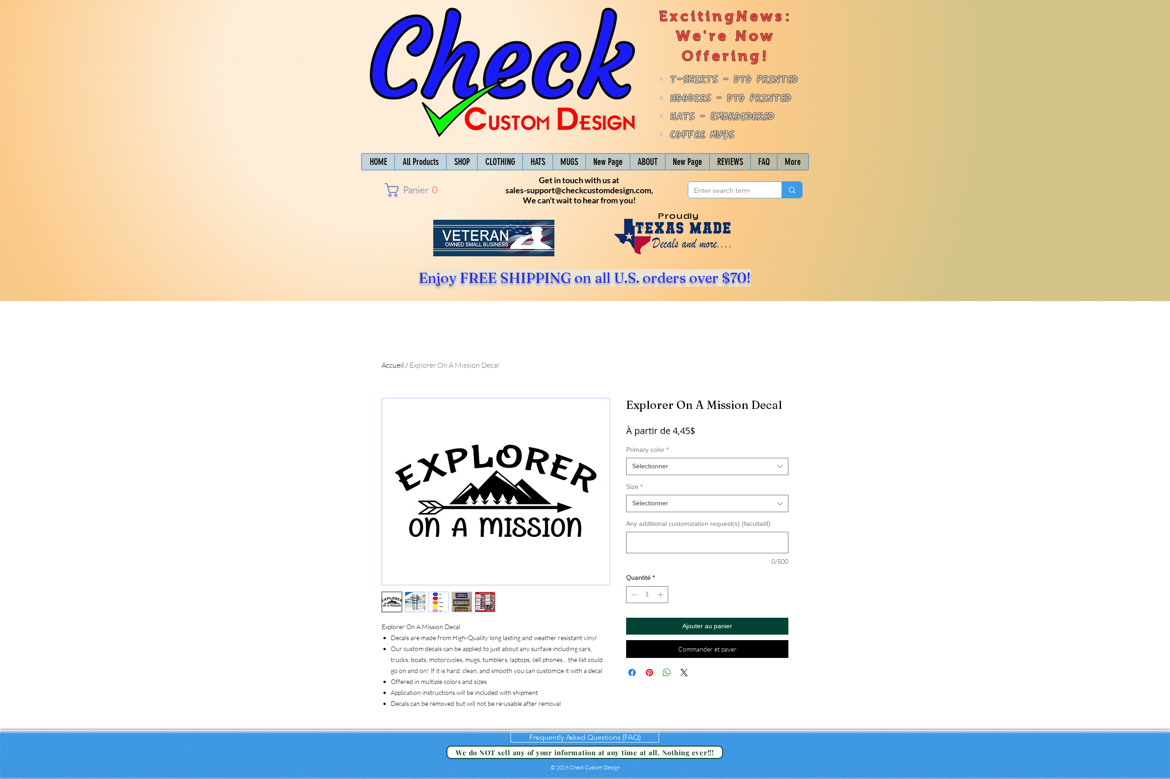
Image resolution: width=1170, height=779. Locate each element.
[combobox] (707, 466)
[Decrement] (633, 595)
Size (634, 486)
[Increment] (661, 595)
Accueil (393, 365)
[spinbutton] (647, 595)
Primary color (647, 449)
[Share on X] (684, 672)
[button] (410, 190)
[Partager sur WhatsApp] (666, 672)
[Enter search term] (792, 190)
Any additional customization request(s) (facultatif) (698, 523)
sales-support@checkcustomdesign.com (578, 190)
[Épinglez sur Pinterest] (649, 672)
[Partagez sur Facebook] (632, 672)
